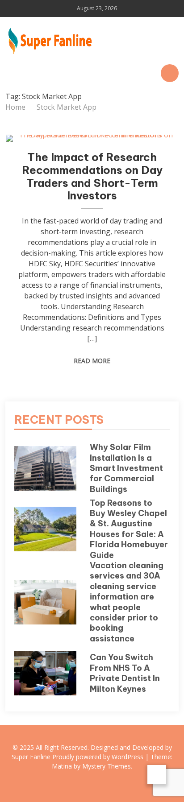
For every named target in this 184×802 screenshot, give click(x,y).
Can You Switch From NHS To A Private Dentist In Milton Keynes (125, 673)
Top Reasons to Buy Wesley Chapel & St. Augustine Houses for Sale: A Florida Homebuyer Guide (129, 529)
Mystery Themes (106, 766)
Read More (92, 360)
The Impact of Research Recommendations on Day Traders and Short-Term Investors (92, 176)
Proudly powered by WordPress (98, 756)
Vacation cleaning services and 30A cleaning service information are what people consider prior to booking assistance (126, 602)
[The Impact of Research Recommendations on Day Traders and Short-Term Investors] (92, 138)
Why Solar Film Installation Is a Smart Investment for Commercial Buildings (126, 468)
